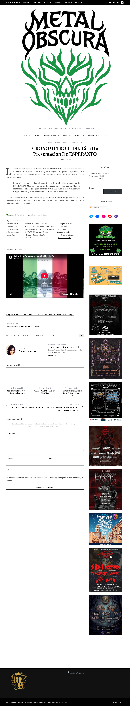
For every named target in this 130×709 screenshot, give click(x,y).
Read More (52, 355)
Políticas (47, 2)
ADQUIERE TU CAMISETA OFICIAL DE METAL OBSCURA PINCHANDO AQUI (40, 314)
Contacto (57, 2)
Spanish (95, 207)
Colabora (27, 2)
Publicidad (37, 2)
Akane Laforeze (66, 160)
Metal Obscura (33, 702)
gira (32, 326)
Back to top (117, 702)
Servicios (78, 2)
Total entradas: (94, 179)
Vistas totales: (94, 176)
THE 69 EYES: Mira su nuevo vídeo (64, 347)
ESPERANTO (24, 326)
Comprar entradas (65, 223)
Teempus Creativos (61, 702)
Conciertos (57, 142)
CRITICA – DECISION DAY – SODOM (27, 406)
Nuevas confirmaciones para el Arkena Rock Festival (72, 393)
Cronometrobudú (12, 326)
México (37, 326)
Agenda (50, 142)
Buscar (91, 188)
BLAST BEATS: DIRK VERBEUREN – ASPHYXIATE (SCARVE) (63, 408)
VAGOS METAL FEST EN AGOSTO (44, 392)
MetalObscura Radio (13, 2)
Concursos (68, 2)
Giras (64, 142)
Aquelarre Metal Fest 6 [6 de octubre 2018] (18, 392)
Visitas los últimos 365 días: (98, 173)
